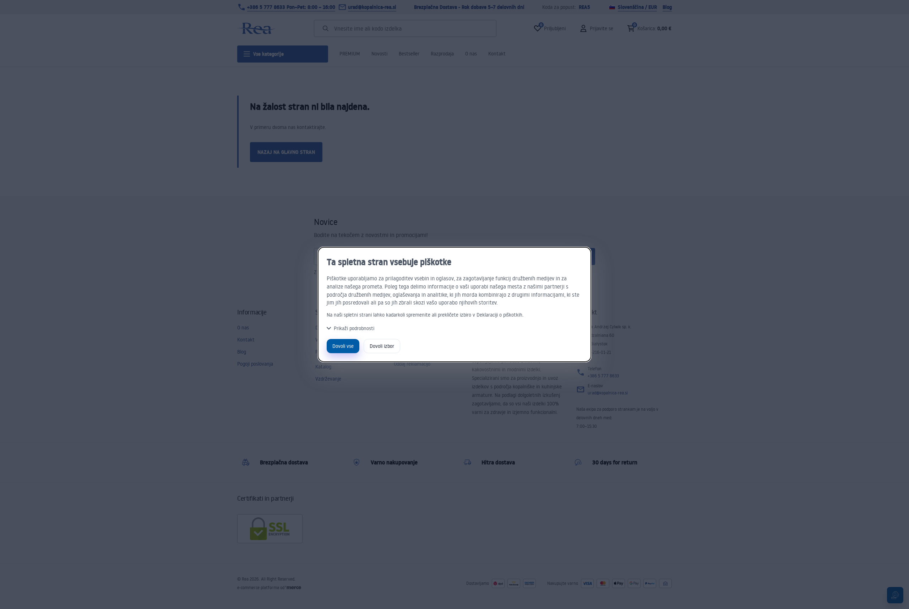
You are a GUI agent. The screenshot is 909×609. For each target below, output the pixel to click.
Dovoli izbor (382, 346)
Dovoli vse (343, 346)
